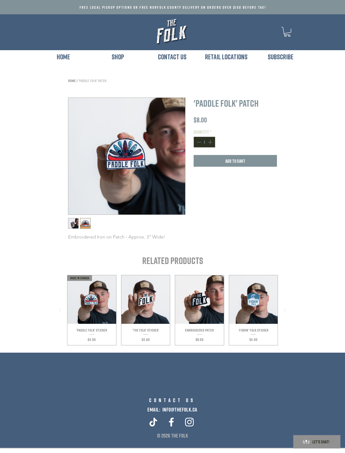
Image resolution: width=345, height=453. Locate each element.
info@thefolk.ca (179, 409)
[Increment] (211, 142)
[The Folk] (171, 422)
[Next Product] (285, 310)
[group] (173, 310)
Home (72, 80)
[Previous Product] (60, 310)
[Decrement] (198, 142)
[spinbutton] (204, 142)
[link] (287, 32)
